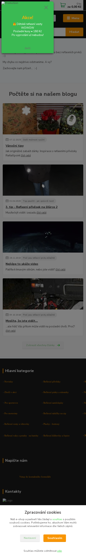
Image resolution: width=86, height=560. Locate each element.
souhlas (57, 519)
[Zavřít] (46, 8)
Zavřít (27, 47)
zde (59, 551)
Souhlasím (54, 538)
